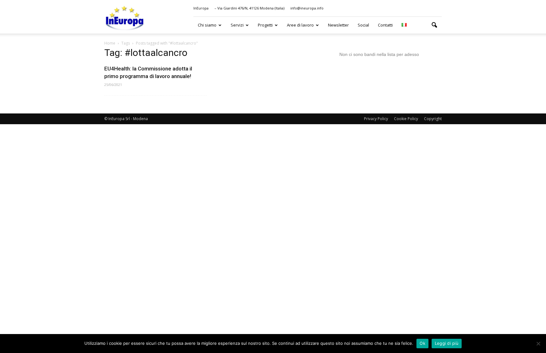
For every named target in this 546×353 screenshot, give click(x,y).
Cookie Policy (406, 118)
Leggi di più (446, 343)
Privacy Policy (376, 118)
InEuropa (201, 8)
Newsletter (338, 25)
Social (363, 25)
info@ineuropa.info (307, 8)
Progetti (265, 25)
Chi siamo (207, 25)
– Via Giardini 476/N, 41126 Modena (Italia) (249, 8)
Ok (422, 343)
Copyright (433, 118)
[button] (434, 25)
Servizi (237, 25)
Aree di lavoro (300, 25)
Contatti (385, 25)
